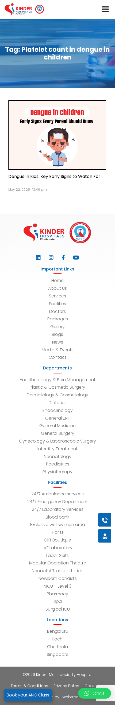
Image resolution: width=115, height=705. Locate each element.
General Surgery (57, 433)
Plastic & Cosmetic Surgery (57, 387)
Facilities (57, 304)
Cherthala (57, 647)
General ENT (57, 418)
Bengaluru (57, 631)
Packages (57, 319)
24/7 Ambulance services (57, 494)
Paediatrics (57, 464)
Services (57, 296)
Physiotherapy (57, 472)
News (57, 342)
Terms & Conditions (29, 685)
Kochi (57, 639)
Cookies (92, 685)
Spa (57, 601)
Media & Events (58, 350)
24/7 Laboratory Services (57, 509)
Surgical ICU (57, 609)
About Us (57, 288)
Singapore (57, 654)
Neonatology (57, 456)
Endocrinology (58, 410)
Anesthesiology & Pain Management (57, 380)
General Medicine (57, 426)
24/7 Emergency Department (57, 502)
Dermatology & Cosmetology (57, 395)
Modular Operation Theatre (57, 563)
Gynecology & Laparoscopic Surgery (57, 441)
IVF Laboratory (57, 548)
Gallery (57, 327)
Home (57, 280)
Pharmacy (57, 594)
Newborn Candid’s (58, 578)
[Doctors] (87, 536)
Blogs (57, 334)
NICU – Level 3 (57, 586)
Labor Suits (57, 555)
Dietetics (58, 403)
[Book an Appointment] (72, 520)
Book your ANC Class (28, 695)
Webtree (70, 697)
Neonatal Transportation (57, 571)
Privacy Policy (66, 685)
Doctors (57, 311)
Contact (57, 357)
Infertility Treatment (57, 449)
